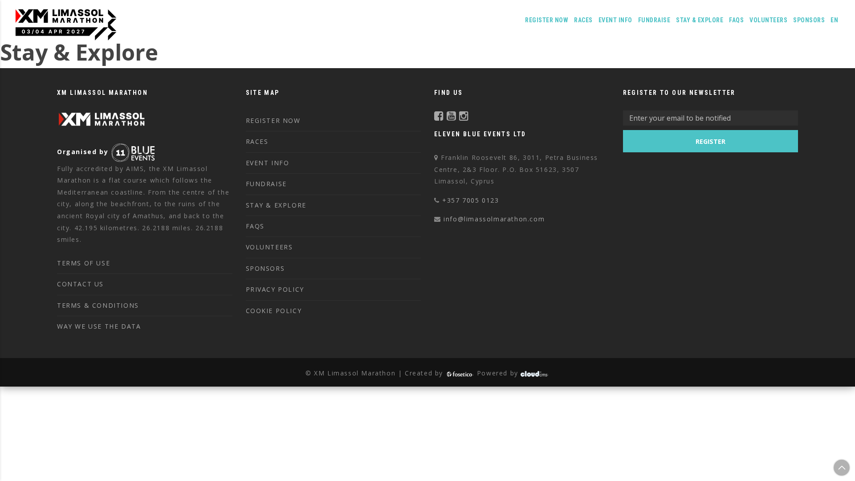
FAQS (736, 20)
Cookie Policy (274, 310)
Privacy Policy (275, 289)
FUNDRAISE (654, 20)
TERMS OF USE (83, 263)
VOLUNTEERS (768, 20)
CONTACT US (80, 284)
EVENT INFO (267, 163)
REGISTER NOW (546, 20)
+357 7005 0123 (470, 200)
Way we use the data (99, 326)
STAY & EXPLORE (276, 205)
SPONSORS (265, 268)
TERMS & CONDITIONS (98, 305)
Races (583, 20)
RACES (257, 141)
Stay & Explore (699, 20)
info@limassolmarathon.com (494, 219)
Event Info (615, 20)
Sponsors (809, 20)
